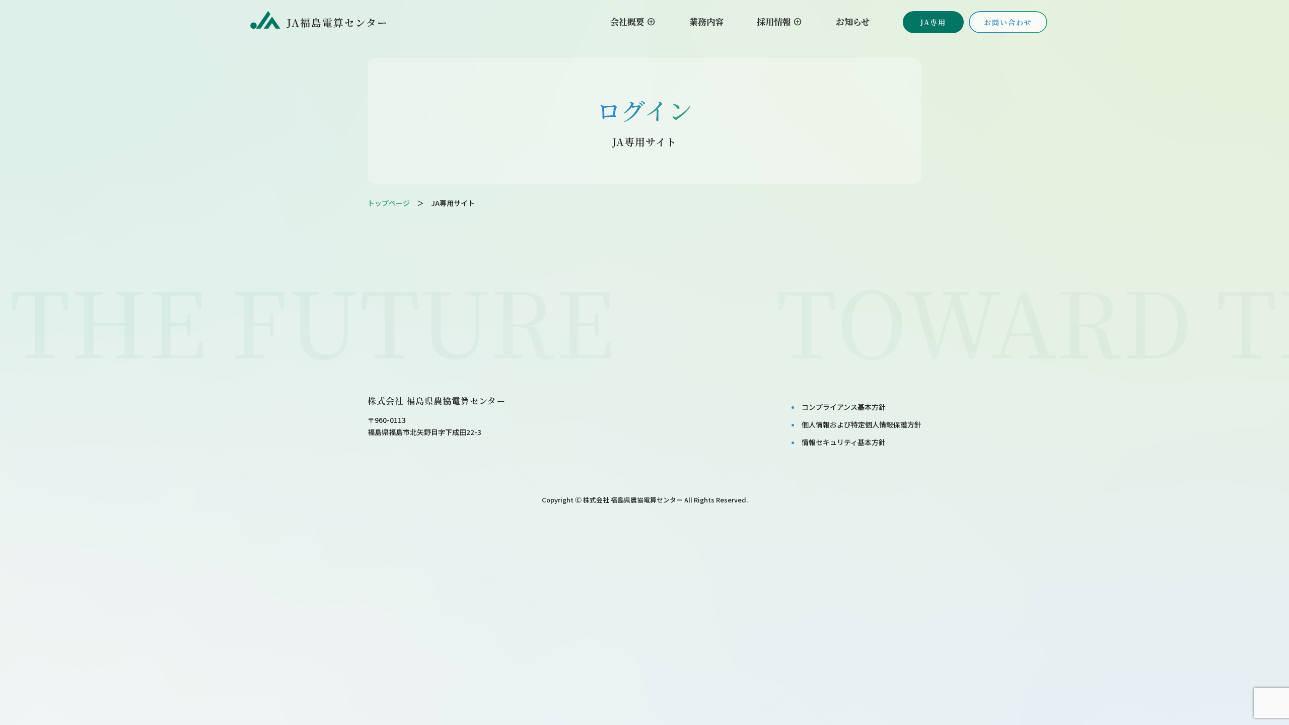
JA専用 (933, 22)
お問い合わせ (1008, 22)
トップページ (389, 203)
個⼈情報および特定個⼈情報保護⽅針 (861, 424)
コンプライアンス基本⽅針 (844, 407)
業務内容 (706, 21)
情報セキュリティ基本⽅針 (844, 442)
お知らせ (853, 21)
